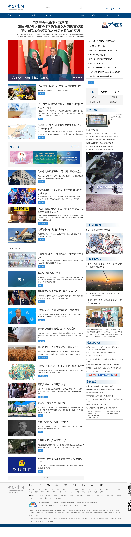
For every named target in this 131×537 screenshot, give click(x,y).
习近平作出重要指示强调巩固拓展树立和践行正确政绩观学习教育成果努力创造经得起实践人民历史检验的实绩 (50, 26)
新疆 (95, 492)
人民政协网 (58, 498)
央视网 (71, 496)
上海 (83, 489)
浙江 (95, 489)
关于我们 (11, 492)
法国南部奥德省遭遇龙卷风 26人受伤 (56, 328)
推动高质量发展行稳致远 (96, 55)
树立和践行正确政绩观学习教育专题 (100, 76)
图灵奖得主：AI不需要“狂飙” (52, 384)
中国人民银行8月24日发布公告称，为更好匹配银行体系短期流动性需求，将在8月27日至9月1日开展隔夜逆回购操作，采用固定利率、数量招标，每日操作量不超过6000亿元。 (60, 410)
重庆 (60, 492)
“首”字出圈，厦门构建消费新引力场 (100, 59)
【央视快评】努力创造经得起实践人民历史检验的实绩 (67, 36)
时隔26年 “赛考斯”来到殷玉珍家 (96, 404)
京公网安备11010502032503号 (47, 505)
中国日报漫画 (94, 225)
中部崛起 (113, 97)
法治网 (67, 498)
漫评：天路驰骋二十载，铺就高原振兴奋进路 (100, 143)
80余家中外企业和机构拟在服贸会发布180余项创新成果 (104, 368)
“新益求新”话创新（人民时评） (98, 46)
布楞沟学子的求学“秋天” (94, 356)
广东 (42, 492)
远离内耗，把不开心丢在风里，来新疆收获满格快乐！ (54, 90)
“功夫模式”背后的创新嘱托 (101, 41)
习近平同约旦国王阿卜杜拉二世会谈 (29, 77)
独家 (92, 485)
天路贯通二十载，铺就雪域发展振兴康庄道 (100, 149)
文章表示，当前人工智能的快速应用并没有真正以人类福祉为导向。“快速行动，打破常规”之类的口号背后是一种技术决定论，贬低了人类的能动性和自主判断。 (61, 391)
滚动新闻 (41, 137)
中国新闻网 (48, 498)
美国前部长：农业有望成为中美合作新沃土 (59, 347)
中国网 (56, 496)
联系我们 (17, 492)
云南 (78, 492)
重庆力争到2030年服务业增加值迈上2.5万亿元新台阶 (103, 364)
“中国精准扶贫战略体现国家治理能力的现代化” (104, 72)
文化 (119, 15)
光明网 (31, 498)
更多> (91, 82)
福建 (101, 489)
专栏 (71, 15)
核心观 (95, 97)
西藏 (83, 492)
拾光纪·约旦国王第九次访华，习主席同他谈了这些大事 (34, 36)
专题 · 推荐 (15, 146)
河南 (119, 489)
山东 (113, 489)
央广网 (119, 496)
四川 (66, 492)
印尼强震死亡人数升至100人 (52, 440)
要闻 (40, 119)
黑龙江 (77, 489)
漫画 (82, 15)
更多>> (46, 477)
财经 (56, 485)
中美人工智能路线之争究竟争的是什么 (116, 117)
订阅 (118, 9)
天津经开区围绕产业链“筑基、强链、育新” (102, 68)
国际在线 (63, 496)
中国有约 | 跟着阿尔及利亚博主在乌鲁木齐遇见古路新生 (104, 389)
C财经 (47, 15)
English (105, 9)
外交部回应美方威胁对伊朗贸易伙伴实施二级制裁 (102, 408)
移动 (112, 9)
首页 (9, 15)
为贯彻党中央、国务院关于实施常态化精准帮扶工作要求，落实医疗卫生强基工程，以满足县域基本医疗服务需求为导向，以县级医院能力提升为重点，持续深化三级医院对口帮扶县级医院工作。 (60, 113)
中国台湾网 (100, 496)
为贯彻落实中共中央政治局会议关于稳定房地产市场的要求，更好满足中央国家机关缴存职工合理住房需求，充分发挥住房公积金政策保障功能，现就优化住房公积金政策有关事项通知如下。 (60, 279)
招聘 (101, 485)
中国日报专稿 (43, 223)
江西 (107, 489)
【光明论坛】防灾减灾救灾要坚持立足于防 (102, 50)
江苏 (89, 489)
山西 (58, 489)
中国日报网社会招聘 (15, 248)
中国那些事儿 (94, 258)
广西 (48, 492)
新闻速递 (91, 381)
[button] (74, 77)
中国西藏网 (110, 496)
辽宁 (64, 489)
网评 (96, 110)
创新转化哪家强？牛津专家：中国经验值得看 (61, 365)
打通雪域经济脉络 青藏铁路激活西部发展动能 (101, 139)
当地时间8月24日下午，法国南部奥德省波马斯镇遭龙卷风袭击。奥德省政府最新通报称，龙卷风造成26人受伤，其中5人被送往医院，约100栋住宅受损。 (60, 335)
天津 (46, 489)
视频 (60, 15)
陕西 (89, 492)
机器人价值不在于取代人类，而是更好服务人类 (101, 133)
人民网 (41, 496)
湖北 (30, 492)
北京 (40, 489)
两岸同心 (113, 102)
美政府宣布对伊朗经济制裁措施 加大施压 (59, 291)
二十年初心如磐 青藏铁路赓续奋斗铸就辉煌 (100, 146)
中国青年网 (80, 496)
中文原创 (41, 93)
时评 (20, 15)
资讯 (33, 15)
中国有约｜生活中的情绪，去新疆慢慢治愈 (59, 85)
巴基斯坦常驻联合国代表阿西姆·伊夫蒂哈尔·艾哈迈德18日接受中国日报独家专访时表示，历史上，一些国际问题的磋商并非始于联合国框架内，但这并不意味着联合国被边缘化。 (60, 218)
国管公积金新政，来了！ (50, 272)
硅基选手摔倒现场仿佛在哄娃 (53, 229)
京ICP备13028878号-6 (80, 505)
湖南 (36, 492)
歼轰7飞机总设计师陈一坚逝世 (53, 421)
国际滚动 (41, 181)
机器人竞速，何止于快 (95, 63)
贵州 (72, 492)
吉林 (70, 489)
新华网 (48, 496)
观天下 (94, 15)
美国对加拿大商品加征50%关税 (99, 230)
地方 (108, 15)
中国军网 (39, 498)
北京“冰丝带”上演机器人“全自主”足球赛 (99, 371)
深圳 (101, 492)
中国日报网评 (95, 102)
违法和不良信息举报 (44, 502)
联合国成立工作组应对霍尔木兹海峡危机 (58, 310)
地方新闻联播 (94, 342)
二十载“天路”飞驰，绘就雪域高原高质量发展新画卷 (102, 136)
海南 (54, 492)
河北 (52, 489)
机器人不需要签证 (92, 130)
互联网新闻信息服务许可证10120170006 (63, 502)
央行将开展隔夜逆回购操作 (51, 403)
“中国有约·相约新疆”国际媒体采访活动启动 (100, 386)
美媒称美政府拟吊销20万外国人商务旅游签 (60, 171)
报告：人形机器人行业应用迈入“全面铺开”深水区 (102, 352)
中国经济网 (90, 496)
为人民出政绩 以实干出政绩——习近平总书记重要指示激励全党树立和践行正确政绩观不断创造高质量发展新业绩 (50, 34)
